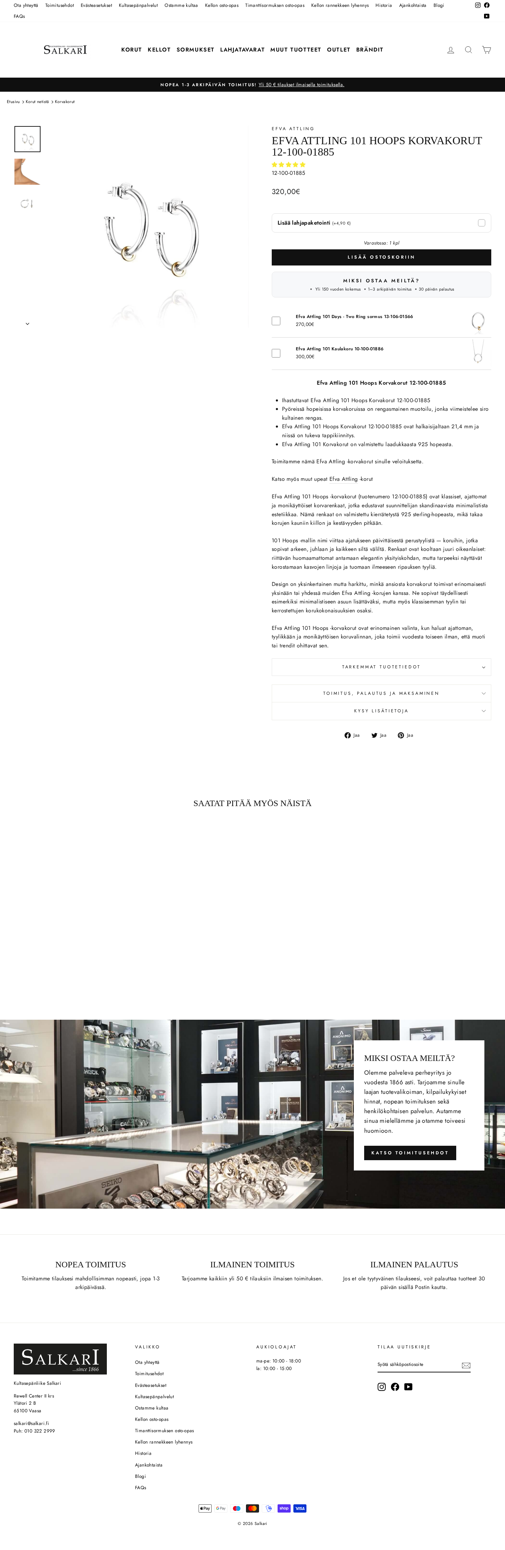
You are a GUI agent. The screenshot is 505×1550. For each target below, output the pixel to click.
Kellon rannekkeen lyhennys (340, 5)
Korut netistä (37, 102)
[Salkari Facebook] (395, 1387)
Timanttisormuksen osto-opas (274, 5)
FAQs (19, 16)
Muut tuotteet (296, 50)
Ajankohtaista (413, 5)
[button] (289, 165)
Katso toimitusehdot (410, 1153)
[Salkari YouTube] (408, 1387)
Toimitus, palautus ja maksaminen (381, 693)
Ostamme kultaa (181, 5)
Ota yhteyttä (26, 5)
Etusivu (13, 102)
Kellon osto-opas (221, 5)
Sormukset (196, 50)
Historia (383, 5)
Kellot (159, 50)
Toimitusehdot (59, 5)
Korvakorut (65, 102)
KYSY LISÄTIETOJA (381, 711)
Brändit (370, 50)
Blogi (439, 5)
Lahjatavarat (242, 50)
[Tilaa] (466, 1364)
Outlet (339, 50)
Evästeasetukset (96, 5)
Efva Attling (293, 128)
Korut (131, 50)
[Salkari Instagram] (382, 1387)
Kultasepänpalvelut (138, 5)
